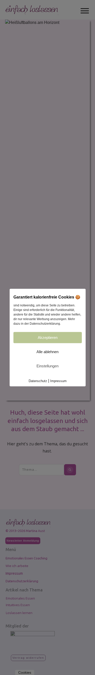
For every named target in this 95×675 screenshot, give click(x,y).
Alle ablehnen (47, 352)
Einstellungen (47, 366)
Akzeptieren (48, 337)
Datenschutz (38, 381)
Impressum (58, 381)
